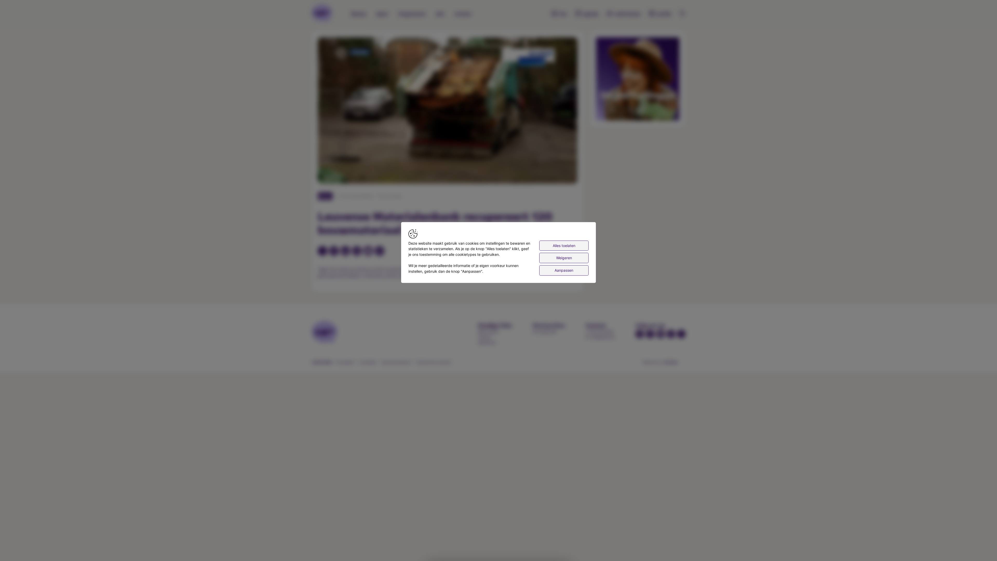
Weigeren (564, 258)
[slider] (448, 167)
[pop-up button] (561, 175)
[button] (449, 111)
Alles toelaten (564, 245)
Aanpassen (564, 270)
